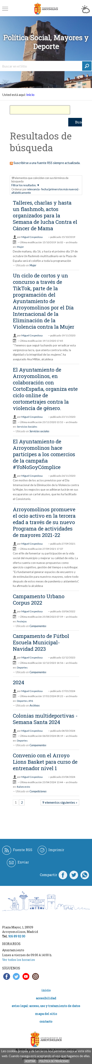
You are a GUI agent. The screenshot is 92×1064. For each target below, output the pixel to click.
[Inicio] (46, 8)
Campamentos (38, 626)
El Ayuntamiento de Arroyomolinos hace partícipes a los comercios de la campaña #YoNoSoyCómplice (44, 454)
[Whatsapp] (84, 875)
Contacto (46, 1021)
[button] (5, 8)
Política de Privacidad (53, 1061)
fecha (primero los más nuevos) (59, 189)
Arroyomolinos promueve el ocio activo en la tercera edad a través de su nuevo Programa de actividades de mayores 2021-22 (44, 522)
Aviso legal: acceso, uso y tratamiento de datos (46, 1006)
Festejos (22, 621)
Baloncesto (23, 786)
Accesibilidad (46, 998)
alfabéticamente (21, 192)
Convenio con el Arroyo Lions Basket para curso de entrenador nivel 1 (45, 762)
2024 (18, 682)
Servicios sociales (39, 431)
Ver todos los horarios (18, 960)
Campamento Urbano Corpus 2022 (38, 599)
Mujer (20, 246)
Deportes (22, 667)
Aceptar (30, 1061)
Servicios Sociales (27, 426)
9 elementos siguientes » (59, 802)
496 (30, 700)
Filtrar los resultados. (23, 185)
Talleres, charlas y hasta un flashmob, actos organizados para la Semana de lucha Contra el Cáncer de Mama (45, 215)
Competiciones (38, 791)
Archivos (35, 705)
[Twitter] (74, 875)
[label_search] (87, 66)
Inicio (30, 94)
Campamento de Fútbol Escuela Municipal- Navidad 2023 (41, 642)
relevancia (33, 189)
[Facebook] (63, 875)
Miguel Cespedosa (32, 237)
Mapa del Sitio (46, 1014)
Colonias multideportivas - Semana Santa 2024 (45, 718)
